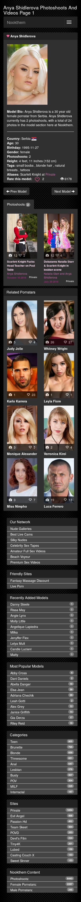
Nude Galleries (21, 528)
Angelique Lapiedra (41, 626)
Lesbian (41, 769)
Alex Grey (41, 706)
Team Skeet (41, 827)
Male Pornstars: (41, 890)
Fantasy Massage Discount (29, 580)
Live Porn (17, 586)
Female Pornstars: (41, 884)
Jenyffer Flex (41, 638)
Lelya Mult (41, 643)
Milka (41, 632)
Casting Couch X (41, 855)
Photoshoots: (41, 878)
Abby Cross (41, 673)
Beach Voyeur (20, 556)
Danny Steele (41, 604)
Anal (41, 764)
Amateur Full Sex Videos (27, 551)
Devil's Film (41, 838)
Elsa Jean (41, 689)
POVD (41, 832)
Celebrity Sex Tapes (24, 545)
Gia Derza (41, 717)
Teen (41, 741)
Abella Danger (41, 684)
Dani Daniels (41, 678)
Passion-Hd (41, 821)
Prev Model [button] (18, 191)
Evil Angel (41, 816)
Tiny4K (41, 844)
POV (41, 781)
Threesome (41, 758)
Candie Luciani (41, 649)
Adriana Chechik (41, 695)
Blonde (41, 753)
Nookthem (16, 22)
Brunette (41, 747)
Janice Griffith (41, 712)
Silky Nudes (18, 540)
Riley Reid (41, 723)
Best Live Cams (21, 534)
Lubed (41, 849)
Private (50, 174)
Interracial (41, 792)
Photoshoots (18, 204)
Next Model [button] (63, 191)
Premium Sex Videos (25, 562)
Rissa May (41, 610)
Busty (41, 775)
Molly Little (41, 621)
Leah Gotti (41, 701)
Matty (41, 654)
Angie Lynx (41, 615)
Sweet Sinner (41, 860)
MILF (41, 786)
